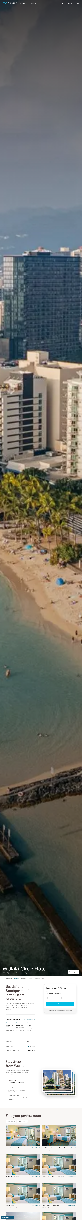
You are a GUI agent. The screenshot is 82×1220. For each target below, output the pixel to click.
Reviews (23, 978)
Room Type (10, 1121)
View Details (35, 1147)
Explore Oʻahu (33, 973)
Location (37, 978)
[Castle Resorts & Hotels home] (10, 3)
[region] (57, 1080)
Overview (9, 978)
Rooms (16, 978)
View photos (74, 972)
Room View (21, 1121)
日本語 (77, 3)
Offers (30, 978)
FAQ (43, 978)
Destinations (23, 3)
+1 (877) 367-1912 (67, 3)
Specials (33, 3)
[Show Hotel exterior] (57, 1080)
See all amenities (28, 1019)
